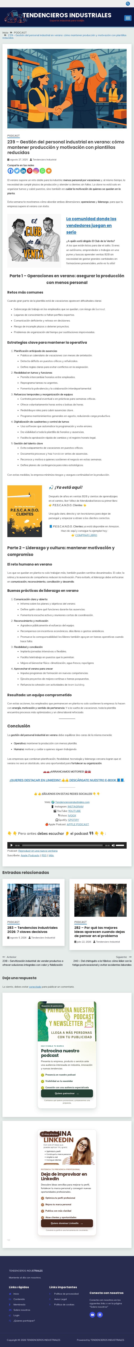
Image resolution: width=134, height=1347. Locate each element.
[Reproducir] (11, 845)
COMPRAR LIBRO (86, 535)
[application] (67, 845)
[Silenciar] (113, 845)
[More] (49, 171)
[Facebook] (10, 171)
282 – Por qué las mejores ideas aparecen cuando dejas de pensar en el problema (99, 931)
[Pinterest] (30, 171)
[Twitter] (17, 171)
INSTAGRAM (75, 806)
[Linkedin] (23, 171)
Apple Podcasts (30, 855)
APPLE (71, 824)
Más (51, 855)
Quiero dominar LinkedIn (67, 1223)
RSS (44, 855)
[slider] (120, 845)
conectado (35, 986)
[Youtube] (92, 1315)
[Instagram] (36, 171)
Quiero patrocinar (67, 1093)
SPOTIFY (73, 819)
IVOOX (72, 815)
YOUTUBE (74, 811)
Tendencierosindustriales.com (72, 802)
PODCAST (13, 135)
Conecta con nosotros (107, 1293)
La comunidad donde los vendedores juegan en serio (91, 225)
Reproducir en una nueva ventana (38, 850)
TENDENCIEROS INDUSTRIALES (67, 15)
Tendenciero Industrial (44, 159)
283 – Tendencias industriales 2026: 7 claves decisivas (32, 929)
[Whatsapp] (42, 171)
